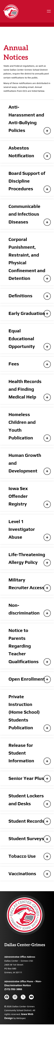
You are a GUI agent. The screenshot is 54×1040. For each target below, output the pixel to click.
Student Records (26, 821)
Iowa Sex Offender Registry (18, 496)
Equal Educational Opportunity (21, 338)
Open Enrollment (26, 679)
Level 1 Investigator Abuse (21, 529)
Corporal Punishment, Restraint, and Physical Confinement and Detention (26, 259)
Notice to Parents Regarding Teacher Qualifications (23, 646)
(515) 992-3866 (13, 989)
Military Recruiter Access (26, 583)
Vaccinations (22, 873)
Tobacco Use (22, 856)
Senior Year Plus (26, 778)
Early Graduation (26, 313)
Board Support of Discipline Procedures (26, 181)
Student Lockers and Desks (26, 799)
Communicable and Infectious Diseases (24, 214)
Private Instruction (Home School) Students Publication (24, 712)
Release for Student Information (21, 753)
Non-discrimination (24, 609)
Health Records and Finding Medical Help (24, 389)
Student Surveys (26, 838)
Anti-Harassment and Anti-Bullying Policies (26, 118)
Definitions (20, 295)
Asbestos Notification (21, 151)
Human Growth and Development (24, 463)
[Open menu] (49, 11)
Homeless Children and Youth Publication (22, 426)
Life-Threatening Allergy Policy (26, 558)
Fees (13, 363)
